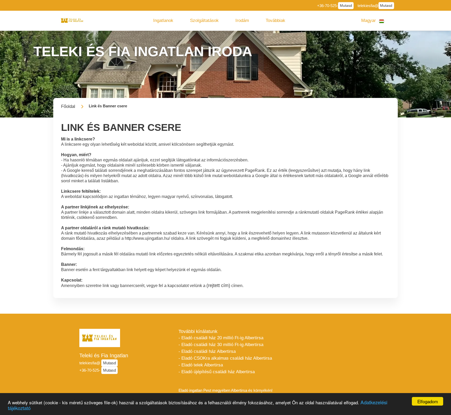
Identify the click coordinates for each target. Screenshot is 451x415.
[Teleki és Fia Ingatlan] (72, 20)
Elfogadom (427, 401)
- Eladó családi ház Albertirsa (207, 351)
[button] (163, 20)
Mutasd (346, 6)
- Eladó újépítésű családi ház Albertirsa (217, 371)
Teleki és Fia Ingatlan (103, 355)
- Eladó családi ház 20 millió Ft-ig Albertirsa (221, 337)
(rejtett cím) (218, 285)
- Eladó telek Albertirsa (201, 365)
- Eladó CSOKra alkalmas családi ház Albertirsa (225, 358)
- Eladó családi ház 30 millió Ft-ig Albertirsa (221, 344)
